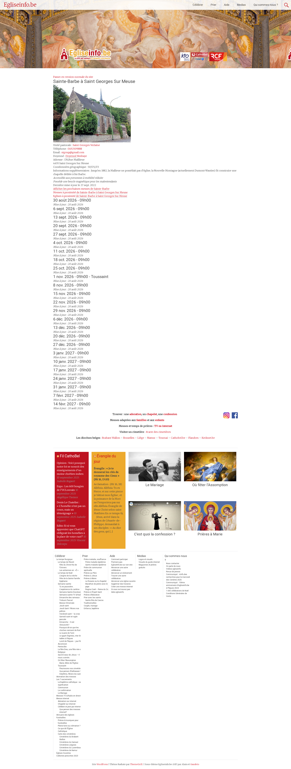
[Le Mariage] (155, 466)
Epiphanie (63, 581)
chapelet (151, 414)
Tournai (163, 437)
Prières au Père (90, 573)
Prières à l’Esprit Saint (93, 592)
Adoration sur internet (67, 701)
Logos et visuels (145, 559)
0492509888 (75, 148)
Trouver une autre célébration (118, 577)
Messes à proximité (90, 192)
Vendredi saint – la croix (69, 614)
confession (170, 414)
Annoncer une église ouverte (123, 581)
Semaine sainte (64, 584)
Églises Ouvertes (63, 753)
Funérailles (61, 718)
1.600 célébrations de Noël (177, 591)
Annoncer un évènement (121, 573)
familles (141, 420)
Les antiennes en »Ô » (69, 570)
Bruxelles (128, 437)
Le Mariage (155, 485)
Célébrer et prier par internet (69, 707)
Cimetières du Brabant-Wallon (69, 738)
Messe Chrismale (66, 603)
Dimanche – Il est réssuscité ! (66, 623)
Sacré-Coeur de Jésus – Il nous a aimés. (69, 656)
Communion (63, 688)
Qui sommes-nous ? (266, 4)
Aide (226, 4)
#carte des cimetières (158, 431)
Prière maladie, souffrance (95, 559)
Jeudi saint (64, 606)
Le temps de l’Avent (66, 562)
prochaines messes (81, 188)
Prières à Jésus (90, 576)
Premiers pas (116, 562)
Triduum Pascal (66, 600)
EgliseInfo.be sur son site (121, 565)
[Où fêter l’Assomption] (210, 466)
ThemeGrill (136, 764)
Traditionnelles (90, 603)
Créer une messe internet (122, 587)
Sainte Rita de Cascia (94, 600)
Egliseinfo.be (20, 4)
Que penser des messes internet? (69, 710)
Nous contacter (172, 563)
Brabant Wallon (111, 437)
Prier (213, 4)
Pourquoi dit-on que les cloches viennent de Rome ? (71, 629)
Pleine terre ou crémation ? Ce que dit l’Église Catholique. (69, 728)
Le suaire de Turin (66, 633)
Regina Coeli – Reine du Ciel (97, 589)
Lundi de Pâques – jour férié (71, 641)
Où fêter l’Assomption (210, 485)
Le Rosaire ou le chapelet (96, 581)
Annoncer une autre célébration (119, 568)
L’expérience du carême (69, 589)
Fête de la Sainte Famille (69, 578)
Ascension (62, 644)
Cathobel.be (178, 437)
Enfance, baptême (91, 608)
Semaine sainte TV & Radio (70, 595)
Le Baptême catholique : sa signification (69, 683)
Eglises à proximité (90, 196)
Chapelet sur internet (66, 704)
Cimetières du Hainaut (68, 742)
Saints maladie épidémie (95, 565)
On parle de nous (173, 566)
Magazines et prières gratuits (147, 566)
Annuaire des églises (65, 715)
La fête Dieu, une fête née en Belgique (70, 650)
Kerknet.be (208, 437)
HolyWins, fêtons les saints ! (71, 674)
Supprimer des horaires (121, 584)
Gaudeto (194, 764)
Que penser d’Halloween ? (70, 671)
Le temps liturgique (64, 559)
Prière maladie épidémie (95, 562)
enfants (159, 420)
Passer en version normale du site (73, 76)
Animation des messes (66, 677)
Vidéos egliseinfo (173, 569)
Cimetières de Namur (68, 750)
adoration (135, 414)
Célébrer (198, 4)
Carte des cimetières (67, 734)
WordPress (102, 764)
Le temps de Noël (65, 573)
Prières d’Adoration (92, 595)
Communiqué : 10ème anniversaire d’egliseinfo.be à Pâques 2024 (177, 585)
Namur (151, 437)
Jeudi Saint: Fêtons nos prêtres (69, 609)
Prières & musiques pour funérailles (68, 721)
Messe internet (62, 698)
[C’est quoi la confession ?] (155, 516)
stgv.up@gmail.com (73, 152)
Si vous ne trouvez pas (120, 589)
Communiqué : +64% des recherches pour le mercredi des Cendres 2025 (178, 577)
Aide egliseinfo (117, 592)
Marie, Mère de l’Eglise (68, 663)
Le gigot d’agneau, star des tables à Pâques (70, 637)
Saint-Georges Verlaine (86, 145)
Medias (241, 4)
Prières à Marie (210, 534)
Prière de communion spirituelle (93, 568)
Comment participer (119, 559)
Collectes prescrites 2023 (67, 756)
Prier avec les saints (92, 597)
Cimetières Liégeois (67, 745)
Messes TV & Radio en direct (68, 696)
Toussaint (62, 666)
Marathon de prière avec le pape (96, 585)
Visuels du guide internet (149, 562)
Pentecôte (62, 647)
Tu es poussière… (66, 587)
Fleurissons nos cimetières (70, 668)
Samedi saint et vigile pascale (68, 618)
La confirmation (64, 690)
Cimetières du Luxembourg (70, 748)
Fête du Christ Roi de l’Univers (68, 566)
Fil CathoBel (70, 456)
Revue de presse (173, 572)
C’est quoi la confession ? (154, 534)
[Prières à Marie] (210, 516)
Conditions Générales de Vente (176, 594)
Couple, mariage (90, 606)
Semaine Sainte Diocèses (70, 592)
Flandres (193, 437)
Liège (140, 437)
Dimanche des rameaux (69, 597)
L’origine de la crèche (68, 576)
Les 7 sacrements (64, 679)
